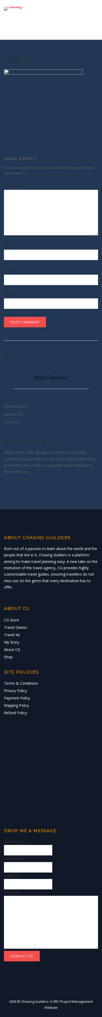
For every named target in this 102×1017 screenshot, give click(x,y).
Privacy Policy (15, 690)
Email (10, 270)
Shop (8, 656)
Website (11, 294)
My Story (11, 642)
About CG (12, 649)
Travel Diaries (15, 627)
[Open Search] (81, 21)
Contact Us (21, 956)
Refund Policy (15, 712)
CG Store (11, 619)
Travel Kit (12, 634)
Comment (14, 185)
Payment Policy (17, 697)
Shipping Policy (16, 705)
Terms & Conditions (21, 683)
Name (11, 245)
